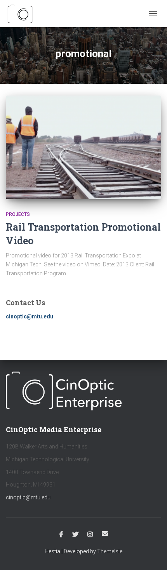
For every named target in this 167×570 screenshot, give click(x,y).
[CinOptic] (23, 13)
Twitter (75, 535)
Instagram (90, 535)
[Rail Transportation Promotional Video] (83, 147)
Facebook (61, 535)
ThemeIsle (109, 551)
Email (105, 533)
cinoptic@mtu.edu (28, 497)
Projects (18, 214)
